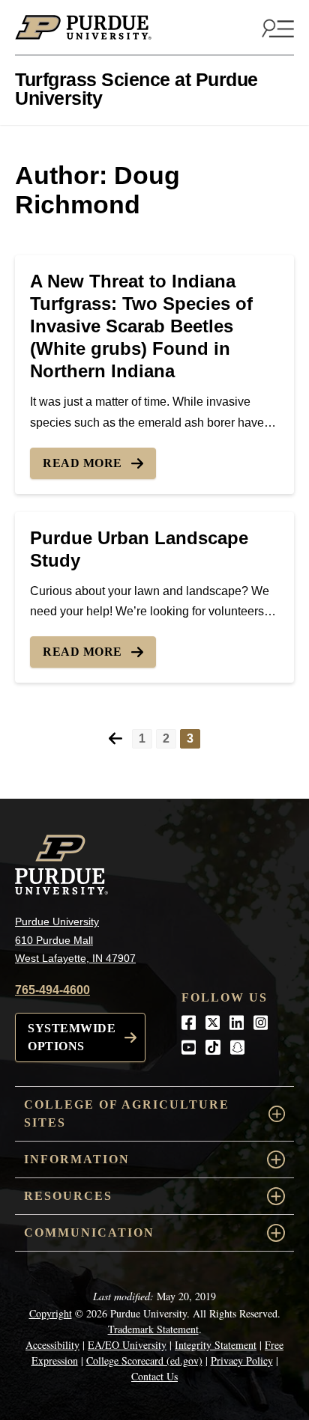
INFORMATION (77, 1159)
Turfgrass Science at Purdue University (136, 89)
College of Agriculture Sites (127, 1113)
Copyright (50, 1313)
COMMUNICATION (89, 1232)
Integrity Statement (215, 1345)
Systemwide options (72, 1037)
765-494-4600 (52, 990)
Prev (115, 738)
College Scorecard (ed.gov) (144, 1360)
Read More (82, 463)
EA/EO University (127, 1345)
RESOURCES (68, 1195)
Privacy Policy (242, 1360)
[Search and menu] (276, 28)
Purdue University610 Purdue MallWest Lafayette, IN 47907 (75, 939)
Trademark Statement (153, 1329)
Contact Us (154, 1376)
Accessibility (53, 1345)
